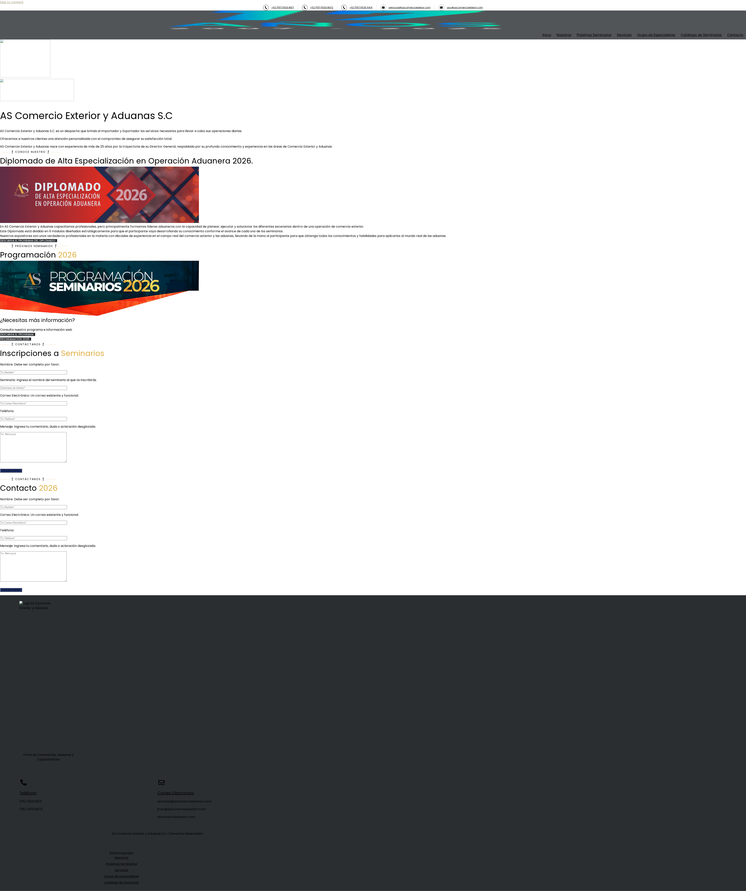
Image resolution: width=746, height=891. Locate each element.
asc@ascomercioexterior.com (465, 7)
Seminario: (48, 380)
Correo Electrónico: (39, 395)
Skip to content (12, 2)
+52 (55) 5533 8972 (321, 7)
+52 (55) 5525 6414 (360, 7)
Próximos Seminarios (594, 35)
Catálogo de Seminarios (701, 35)
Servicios (624, 35)
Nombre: (30, 364)
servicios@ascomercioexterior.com (410, 7)
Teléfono (28, 793)
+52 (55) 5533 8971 (282, 7)
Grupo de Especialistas (656, 35)
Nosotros (564, 35)
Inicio (546, 35)
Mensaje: (48, 426)
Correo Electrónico (175, 793)
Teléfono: (7, 411)
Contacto (735, 35)
